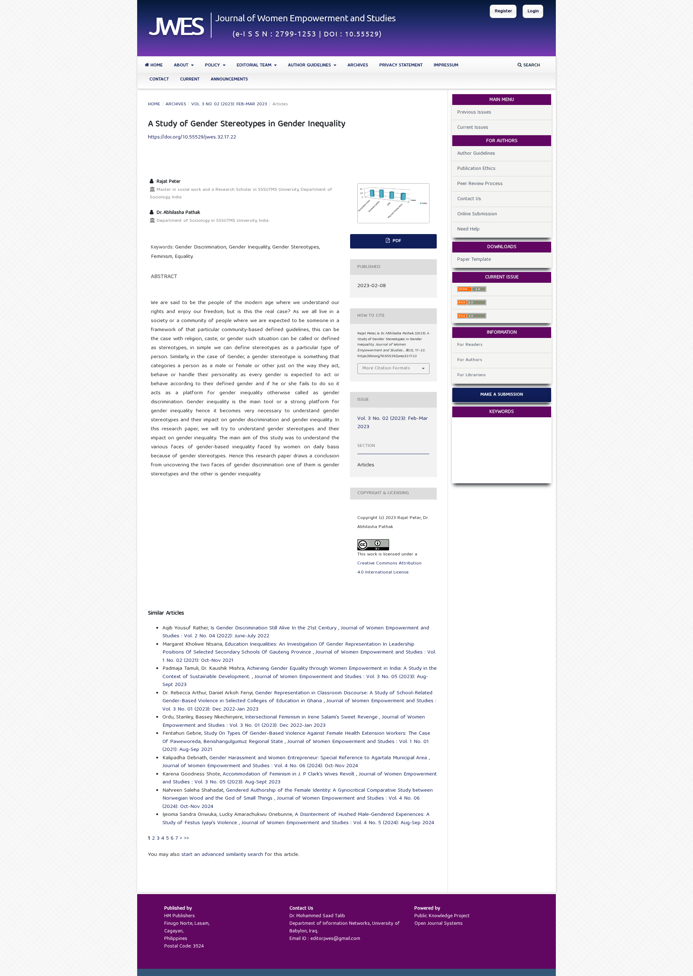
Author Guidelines (310, 65)
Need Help (468, 229)
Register (503, 11)
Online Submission (477, 214)
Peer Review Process (480, 184)
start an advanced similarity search (222, 855)
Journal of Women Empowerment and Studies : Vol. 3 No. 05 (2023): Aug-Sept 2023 (295, 681)
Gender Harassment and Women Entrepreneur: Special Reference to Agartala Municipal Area (319, 758)
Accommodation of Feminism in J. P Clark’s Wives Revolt (289, 774)
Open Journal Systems (438, 923)
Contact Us (469, 199)
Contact (159, 79)
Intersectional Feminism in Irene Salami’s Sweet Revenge (312, 717)
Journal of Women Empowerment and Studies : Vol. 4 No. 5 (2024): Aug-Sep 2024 (337, 823)
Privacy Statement (401, 65)
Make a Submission (501, 395)
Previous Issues (474, 112)
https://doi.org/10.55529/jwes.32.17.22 (192, 137)
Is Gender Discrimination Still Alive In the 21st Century (274, 628)
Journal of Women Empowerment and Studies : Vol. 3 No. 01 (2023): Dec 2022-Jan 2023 (293, 721)
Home (156, 65)
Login (533, 11)
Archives (358, 65)
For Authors (469, 360)
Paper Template (474, 259)
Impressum (446, 65)
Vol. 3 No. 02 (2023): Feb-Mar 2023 (229, 104)
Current (190, 79)
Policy (213, 65)
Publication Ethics (476, 168)
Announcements (229, 79)
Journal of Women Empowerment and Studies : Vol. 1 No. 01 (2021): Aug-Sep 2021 (295, 746)
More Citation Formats (386, 368)
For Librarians (471, 375)
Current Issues (472, 127)
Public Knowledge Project (442, 916)
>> (186, 838)
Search (531, 65)
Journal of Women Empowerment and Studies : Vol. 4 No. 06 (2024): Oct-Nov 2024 (260, 766)
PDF (396, 241)
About (182, 65)
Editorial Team (255, 65)
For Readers (470, 345)
